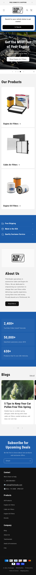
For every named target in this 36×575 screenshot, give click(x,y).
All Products (8, 500)
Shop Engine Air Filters (18, 59)
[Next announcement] (32, 2)
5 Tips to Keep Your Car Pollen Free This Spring (17, 405)
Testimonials (8, 539)
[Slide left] (14, 428)
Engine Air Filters (11, 123)
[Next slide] (24, 72)
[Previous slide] (12, 72)
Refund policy (19, 568)
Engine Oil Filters (10, 206)
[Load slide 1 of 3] (16, 72)
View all (32, 375)
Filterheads (11, 568)
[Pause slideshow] (34, 72)
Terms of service (13, 570)
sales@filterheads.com (14, 485)
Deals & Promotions (10, 543)
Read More (12, 304)
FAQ (5, 548)
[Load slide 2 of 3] (18, 72)
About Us (7, 535)
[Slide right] (22, 428)
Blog (5, 530)
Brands (6, 518)
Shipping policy (24, 570)
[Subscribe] (30, 461)
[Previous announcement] (4, 2)
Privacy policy (29, 568)
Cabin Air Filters (10, 164)
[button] (4, 10)
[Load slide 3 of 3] (20, 72)
